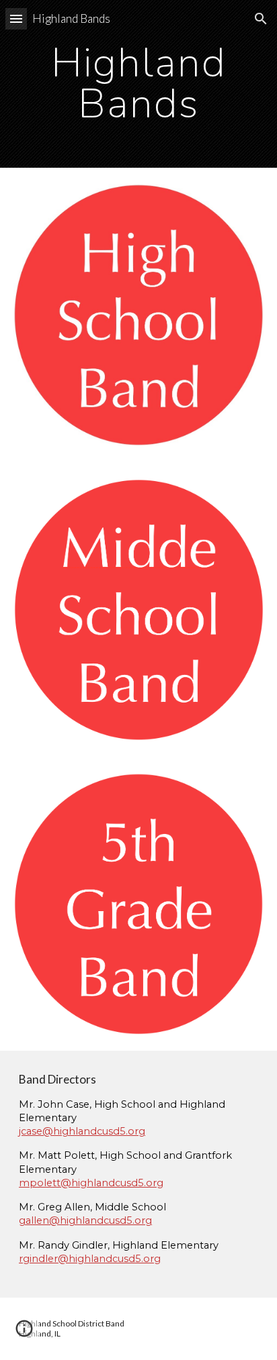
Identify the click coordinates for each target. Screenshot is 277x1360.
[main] (138, 84)
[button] (16, 18)
